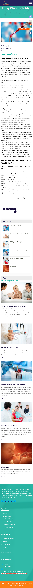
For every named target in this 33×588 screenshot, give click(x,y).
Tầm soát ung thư (7, 521)
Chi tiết (3, 320)
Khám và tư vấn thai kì (16, 258)
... (13, 316)
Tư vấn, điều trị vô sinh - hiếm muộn (20, 233)
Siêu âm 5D (13, 266)
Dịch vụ (9, 46)
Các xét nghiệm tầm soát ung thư (19, 250)
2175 (9, 48)
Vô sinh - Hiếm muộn (8, 519)
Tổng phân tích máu (15, 225)
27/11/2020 (13, 51)
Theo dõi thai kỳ (7, 516)
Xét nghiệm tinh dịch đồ (16, 242)
